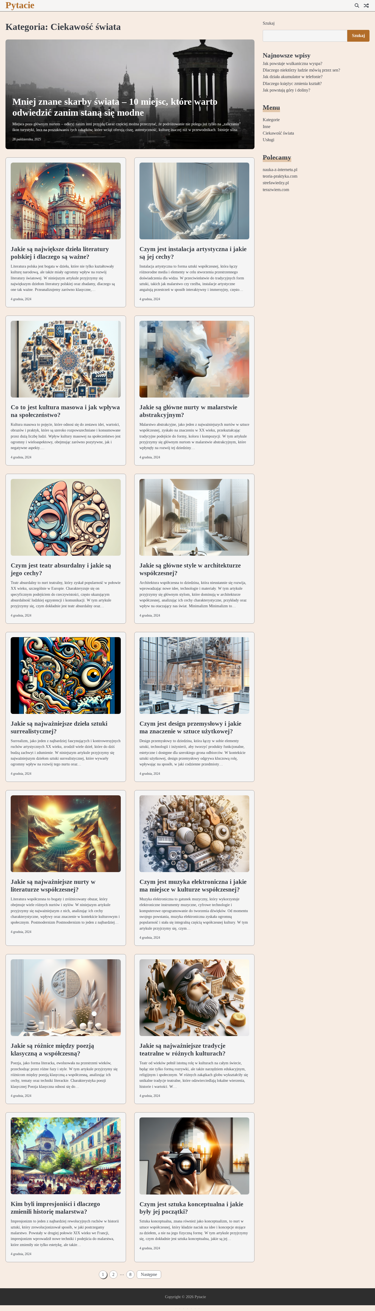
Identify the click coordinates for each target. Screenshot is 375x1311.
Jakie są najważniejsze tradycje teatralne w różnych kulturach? (182, 1049)
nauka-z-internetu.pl (280, 169)
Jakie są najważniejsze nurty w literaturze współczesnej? (53, 885)
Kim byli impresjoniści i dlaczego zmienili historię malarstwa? (55, 1207)
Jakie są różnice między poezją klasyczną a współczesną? (52, 1049)
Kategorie (271, 119)
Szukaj (269, 23)
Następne (149, 1274)
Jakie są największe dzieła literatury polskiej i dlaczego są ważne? (60, 252)
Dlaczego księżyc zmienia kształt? (292, 83)
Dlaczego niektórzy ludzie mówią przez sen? (301, 70)
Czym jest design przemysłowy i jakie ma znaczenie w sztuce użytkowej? (190, 727)
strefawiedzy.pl (276, 182)
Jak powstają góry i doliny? (286, 90)
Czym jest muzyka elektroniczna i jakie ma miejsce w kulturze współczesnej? (193, 885)
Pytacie (19, 5)
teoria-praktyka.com (280, 176)
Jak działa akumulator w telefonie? (293, 76)
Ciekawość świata (278, 133)
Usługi (268, 139)
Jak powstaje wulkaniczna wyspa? (292, 63)
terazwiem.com (276, 189)
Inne (266, 126)
